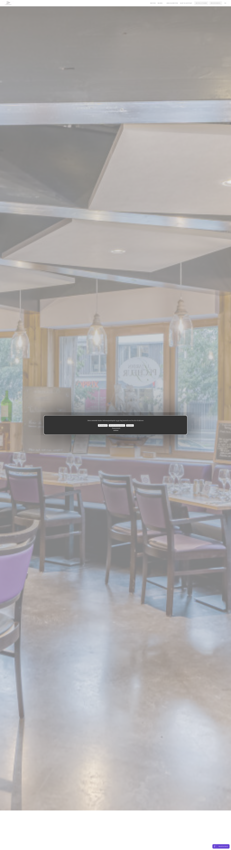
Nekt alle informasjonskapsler (117, 425)
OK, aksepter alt (103, 425)
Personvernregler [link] (116, 428)
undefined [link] (115, 430)
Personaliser (130, 425)
